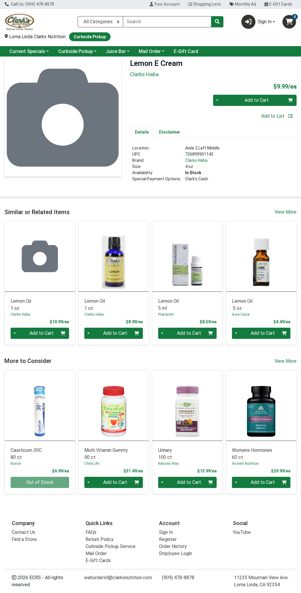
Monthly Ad (245, 4)
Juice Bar (116, 51)
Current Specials (27, 51)
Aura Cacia (241, 314)
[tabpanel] (213, 165)
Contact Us (23, 532)
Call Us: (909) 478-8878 (32, 4)
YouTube (242, 532)
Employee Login (175, 553)
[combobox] (167, 21)
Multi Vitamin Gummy (106, 453)
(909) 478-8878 (178, 577)
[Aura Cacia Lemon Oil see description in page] (261, 256)
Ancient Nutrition (245, 464)
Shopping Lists (206, 4)
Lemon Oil (21, 304)
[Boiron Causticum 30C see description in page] (40, 405)
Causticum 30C (26, 453)
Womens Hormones (252, 453)
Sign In (166, 532)
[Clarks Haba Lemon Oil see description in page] (40, 256)
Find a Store (24, 539)
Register (168, 539)
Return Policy (99, 539)
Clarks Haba (196, 160)
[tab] (142, 132)
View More (286, 212)
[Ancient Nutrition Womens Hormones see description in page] (261, 405)
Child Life (91, 464)
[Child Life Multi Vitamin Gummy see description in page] (113, 405)
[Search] (217, 21)
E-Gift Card (186, 51)
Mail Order (150, 51)
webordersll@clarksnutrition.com (118, 577)
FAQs (91, 532)
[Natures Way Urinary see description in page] (187, 405)
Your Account (166, 4)
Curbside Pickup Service (111, 546)
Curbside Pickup (75, 51)
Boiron (16, 464)
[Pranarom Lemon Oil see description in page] (187, 256)
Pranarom (166, 314)
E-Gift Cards (280, 4)
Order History (173, 546)
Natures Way (168, 464)
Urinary (165, 453)
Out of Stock (39, 482)
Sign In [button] (265, 21)
